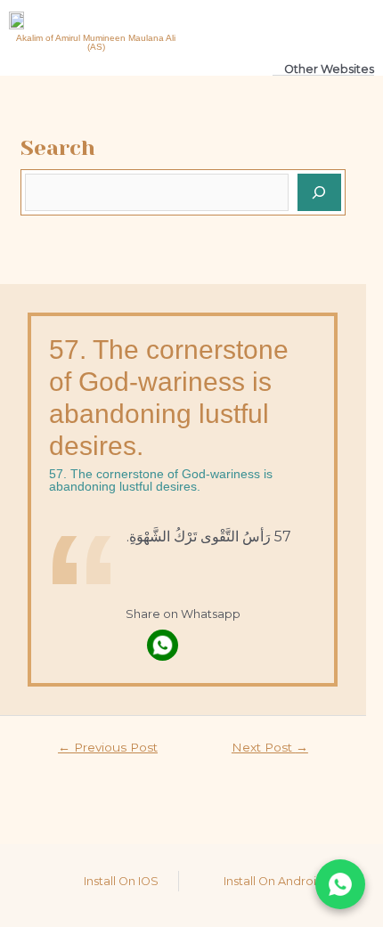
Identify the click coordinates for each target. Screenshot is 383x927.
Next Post (270, 747)
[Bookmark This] (202, 645)
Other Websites (329, 69)
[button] (304, 27)
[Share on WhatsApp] (340, 884)
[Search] (319, 192)
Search (57, 147)
